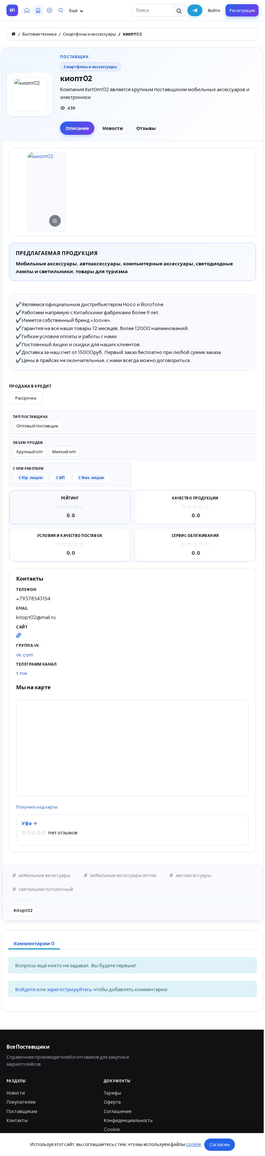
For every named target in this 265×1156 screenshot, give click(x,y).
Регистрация (242, 10)
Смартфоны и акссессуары (90, 66)
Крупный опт (29, 451)
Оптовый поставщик (37, 425)
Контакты (17, 1120)
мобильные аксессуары (44, 875)
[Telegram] (194, 10)
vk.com (24, 654)
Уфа (27, 823)
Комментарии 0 (34, 943)
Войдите (26, 989)
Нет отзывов (63, 832)
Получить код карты (37, 806)
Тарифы (112, 1093)
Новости (15, 1093)
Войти (214, 10)
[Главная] (13, 34)
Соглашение (118, 1111)
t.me (21, 673)
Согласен (219, 1144)
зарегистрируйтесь (70, 989)
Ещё (73, 10)
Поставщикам (21, 1111)
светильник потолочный (46, 889)
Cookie (112, 1129)
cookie (194, 1144)
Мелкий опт (64, 451)
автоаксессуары (193, 875)
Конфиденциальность (128, 1120)
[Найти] (179, 10)
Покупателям (21, 1102)
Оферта (112, 1102)
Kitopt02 (23, 910)
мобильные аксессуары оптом (123, 875)
